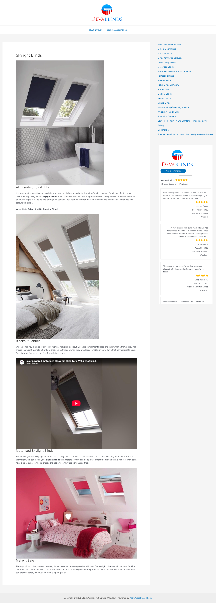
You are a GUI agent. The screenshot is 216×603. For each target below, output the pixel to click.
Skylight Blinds (165, 94)
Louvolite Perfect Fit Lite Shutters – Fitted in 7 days (182, 121)
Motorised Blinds (166, 67)
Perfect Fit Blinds (166, 76)
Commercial (163, 130)
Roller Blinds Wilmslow (168, 85)
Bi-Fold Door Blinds (167, 49)
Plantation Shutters (167, 116)
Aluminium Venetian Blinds (170, 44)
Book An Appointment (117, 30)
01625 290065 (96, 30)
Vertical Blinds (164, 98)
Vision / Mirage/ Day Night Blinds (173, 107)
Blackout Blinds (165, 53)
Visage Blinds (164, 103)
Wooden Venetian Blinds (169, 112)
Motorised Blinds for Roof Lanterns (174, 71)
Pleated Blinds (164, 80)
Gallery (161, 125)
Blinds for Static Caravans (170, 58)
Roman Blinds (164, 89)
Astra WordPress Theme (141, 598)
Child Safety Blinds (167, 62)
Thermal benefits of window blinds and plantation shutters (185, 134)
